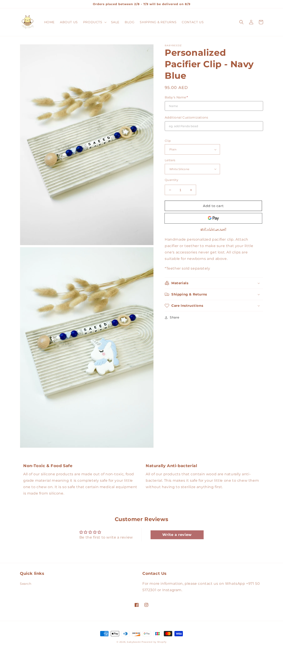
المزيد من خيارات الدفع (213, 228)
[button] (94, 22)
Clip (168, 140)
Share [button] (174, 317)
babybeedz (134, 641)
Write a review (176, 535)
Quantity (171, 180)
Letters (170, 160)
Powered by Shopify (154, 641)
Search (25, 584)
